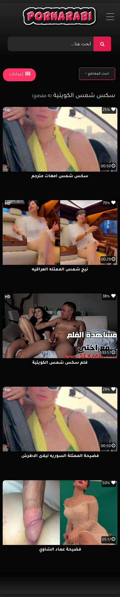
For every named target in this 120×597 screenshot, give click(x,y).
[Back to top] (101, 579)
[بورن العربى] (60, 17)
